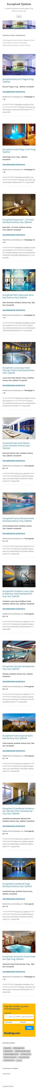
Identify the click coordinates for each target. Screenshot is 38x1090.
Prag (32, 104)
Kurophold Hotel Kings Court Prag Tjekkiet (19, 150)
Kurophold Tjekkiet (19, 4)
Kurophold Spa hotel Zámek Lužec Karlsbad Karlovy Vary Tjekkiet (16, 446)
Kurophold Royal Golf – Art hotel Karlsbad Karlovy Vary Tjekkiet (18, 221)
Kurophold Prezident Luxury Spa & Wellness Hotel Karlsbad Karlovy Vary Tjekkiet (18, 594)
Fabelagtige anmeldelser (22, 104)
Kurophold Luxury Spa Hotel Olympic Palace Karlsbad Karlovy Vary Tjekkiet (18, 370)
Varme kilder (14, 255)
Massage (21, 107)
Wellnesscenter (25, 109)
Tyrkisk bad (16, 109)
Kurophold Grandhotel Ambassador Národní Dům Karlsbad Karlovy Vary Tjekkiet (19, 811)
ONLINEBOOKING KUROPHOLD (14, 92)
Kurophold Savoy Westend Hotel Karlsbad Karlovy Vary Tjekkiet (18, 519)
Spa (34, 107)
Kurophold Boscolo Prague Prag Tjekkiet (18, 80)
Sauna (30, 107)
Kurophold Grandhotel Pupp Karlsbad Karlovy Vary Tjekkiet (17, 885)
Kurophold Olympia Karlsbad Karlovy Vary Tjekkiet (19, 667)
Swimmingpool (7, 109)
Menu (19, 16)
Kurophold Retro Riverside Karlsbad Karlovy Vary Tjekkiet (18, 296)
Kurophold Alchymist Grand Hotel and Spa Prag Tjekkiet (19, 957)
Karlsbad (9, 250)
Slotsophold (6, 1073)
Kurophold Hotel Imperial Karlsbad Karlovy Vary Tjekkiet (18, 737)
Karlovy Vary (19, 473)
